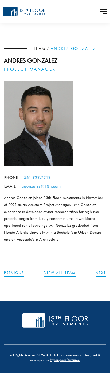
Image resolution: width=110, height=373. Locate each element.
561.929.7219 (37, 177)
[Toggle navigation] (102, 11)
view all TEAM (60, 272)
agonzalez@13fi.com (41, 186)
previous (14, 272)
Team (39, 48)
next (101, 272)
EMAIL (10, 186)
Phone (11, 177)
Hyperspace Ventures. (65, 360)
